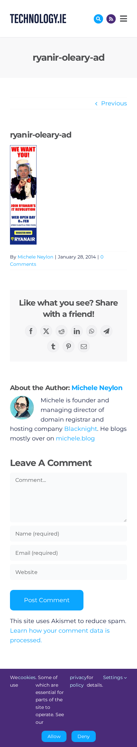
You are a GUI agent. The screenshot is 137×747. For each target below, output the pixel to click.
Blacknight (80, 428)
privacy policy (78, 681)
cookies (27, 677)
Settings (113, 677)
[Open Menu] (122, 18)
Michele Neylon (35, 257)
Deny (83, 736)
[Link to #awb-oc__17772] (98, 19)
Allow (54, 736)
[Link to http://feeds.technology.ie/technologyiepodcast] (111, 19)
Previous (114, 103)
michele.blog (75, 438)
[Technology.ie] (38, 17)
